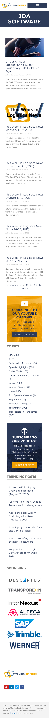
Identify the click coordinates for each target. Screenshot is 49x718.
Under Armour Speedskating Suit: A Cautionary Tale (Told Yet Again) (22, 66)
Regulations (15, 399)
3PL (11, 355)
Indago (12, 383)
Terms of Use (15, 713)
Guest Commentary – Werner (24, 375)
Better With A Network (21, 363)
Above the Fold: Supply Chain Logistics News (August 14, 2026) (22, 516)
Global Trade (15, 371)
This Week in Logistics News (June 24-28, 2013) (24, 227)
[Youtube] (6, 687)
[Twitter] (17, 687)
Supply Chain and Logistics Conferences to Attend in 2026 (24, 553)
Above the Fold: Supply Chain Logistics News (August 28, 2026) (22, 491)
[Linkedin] (11, 687)
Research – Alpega (18, 403)
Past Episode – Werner (20, 395)
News (12, 391)
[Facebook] (22, 687)
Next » (25, 288)
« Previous (12, 285)
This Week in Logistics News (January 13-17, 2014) (24, 128)
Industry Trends (17, 387)
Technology (15, 407)
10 (31, 285)
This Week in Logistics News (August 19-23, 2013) (24, 196)
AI (10, 359)
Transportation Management (23, 411)
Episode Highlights (18, 367)
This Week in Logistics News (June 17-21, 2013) (24, 259)
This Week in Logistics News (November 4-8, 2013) (24, 164)
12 (40, 285)
